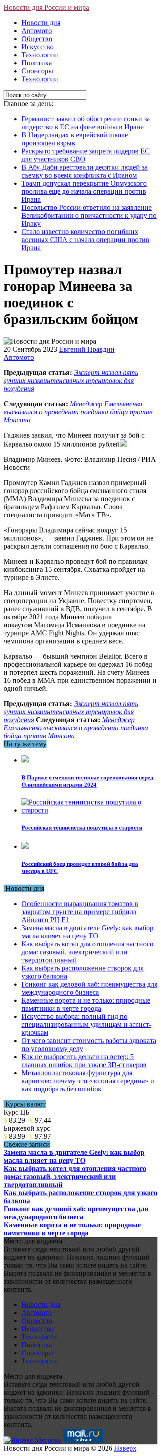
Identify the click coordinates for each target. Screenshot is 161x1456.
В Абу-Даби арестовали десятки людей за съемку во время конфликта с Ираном (84, 171)
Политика (36, 63)
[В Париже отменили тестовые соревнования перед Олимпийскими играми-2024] (25, 760)
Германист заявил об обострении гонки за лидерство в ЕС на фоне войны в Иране (85, 123)
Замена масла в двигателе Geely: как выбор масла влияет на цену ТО (87, 932)
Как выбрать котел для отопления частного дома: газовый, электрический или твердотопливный (87, 952)
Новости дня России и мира (46, 7)
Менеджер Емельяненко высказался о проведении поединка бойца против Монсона (78, 412)
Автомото (36, 30)
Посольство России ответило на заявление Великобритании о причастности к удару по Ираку (89, 215)
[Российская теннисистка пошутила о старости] (89, 810)
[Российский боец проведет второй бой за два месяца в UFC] (25, 846)
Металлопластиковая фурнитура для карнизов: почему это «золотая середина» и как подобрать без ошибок (87, 1081)
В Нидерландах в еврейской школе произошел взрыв (74, 139)
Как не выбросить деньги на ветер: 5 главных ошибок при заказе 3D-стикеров (84, 1061)
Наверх (125, 1448)
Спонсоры (37, 71)
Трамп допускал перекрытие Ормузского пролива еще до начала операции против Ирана (84, 191)
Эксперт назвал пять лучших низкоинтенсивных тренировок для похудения (71, 380)
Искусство (37, 47)
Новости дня (40, 22)
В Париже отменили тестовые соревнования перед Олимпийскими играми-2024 (87, 781)
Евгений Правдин (86, 349)
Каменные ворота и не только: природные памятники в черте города (85, 1004)
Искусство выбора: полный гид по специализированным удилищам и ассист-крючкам (86, 1024)
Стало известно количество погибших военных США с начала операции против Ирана (85, 239)
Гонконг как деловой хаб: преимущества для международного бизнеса (89, 988)
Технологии (39, 55)
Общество (36, 39)
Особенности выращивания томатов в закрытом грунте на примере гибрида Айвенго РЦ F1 (79, 912)
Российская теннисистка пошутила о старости (81, 827)
